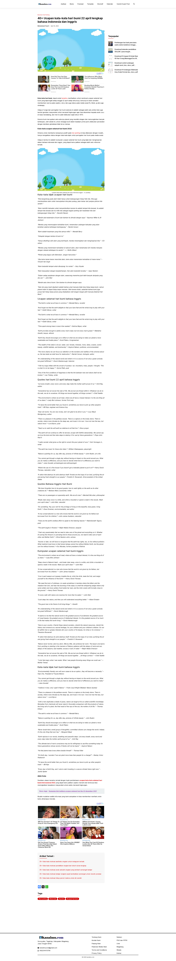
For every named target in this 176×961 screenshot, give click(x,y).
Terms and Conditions (99, 950)
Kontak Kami (96, 940)
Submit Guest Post (123, 4)
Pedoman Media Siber (99, 947)
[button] (134, 4)
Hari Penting (46, 15)
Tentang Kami (96, 937)
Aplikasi (63, 4)
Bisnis (72, 4)
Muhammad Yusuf (43, 26)
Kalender (110, 4)
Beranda (40, 15)
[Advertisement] (123, 23)
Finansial (80, 4)
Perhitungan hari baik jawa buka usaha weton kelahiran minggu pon (125, 45)
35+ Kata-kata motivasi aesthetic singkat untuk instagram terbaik (62, 861)
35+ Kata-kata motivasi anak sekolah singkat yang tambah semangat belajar (66, 870)
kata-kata (53, 899)
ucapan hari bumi (73, 899)
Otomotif (100, 4)
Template (90, 4)
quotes (62, 899)
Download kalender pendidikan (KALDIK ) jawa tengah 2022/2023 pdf (125, 51)
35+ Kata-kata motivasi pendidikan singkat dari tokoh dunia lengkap (63, 866)
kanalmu (65, 98)
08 (41, 950)
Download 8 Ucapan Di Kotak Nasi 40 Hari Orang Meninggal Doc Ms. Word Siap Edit (126, 58)
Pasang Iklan (96, 943)
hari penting (76, 133)
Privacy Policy (97, 953)
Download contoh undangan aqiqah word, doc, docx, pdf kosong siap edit (124, 65)
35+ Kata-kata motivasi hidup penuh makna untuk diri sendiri (61, 878)
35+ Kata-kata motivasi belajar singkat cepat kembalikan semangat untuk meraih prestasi (70, 874)
